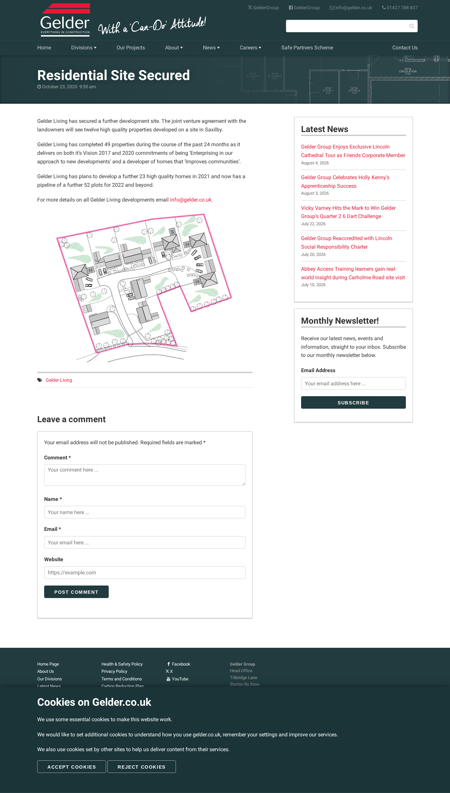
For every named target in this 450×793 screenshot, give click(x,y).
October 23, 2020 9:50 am (68, 87)
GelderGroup (265, 7)
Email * (52, 529)
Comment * (57, 457)
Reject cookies (141, 767)
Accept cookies (71, 767)
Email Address (318, 370)
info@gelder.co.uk (353, 7)
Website (53, 559)
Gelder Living (59, 380)
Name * (53, 499)
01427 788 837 (402, 7)
